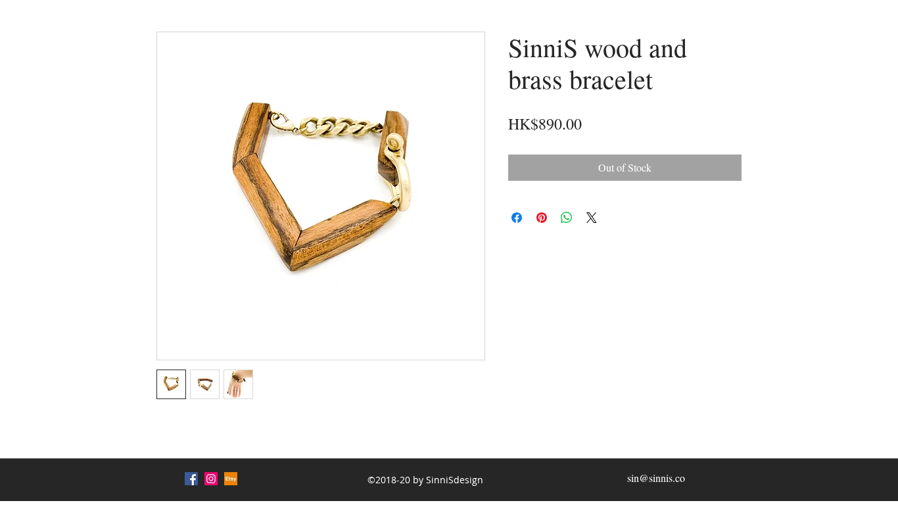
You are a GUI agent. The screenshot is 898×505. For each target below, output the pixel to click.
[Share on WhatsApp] (567, 218)
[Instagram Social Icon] (211, 478)
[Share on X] (592, 218)
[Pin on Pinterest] (542, 218)
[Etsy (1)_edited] (230, 478)
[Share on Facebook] (517, 218)
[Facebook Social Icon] (191, 478)
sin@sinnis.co (656, 478)
